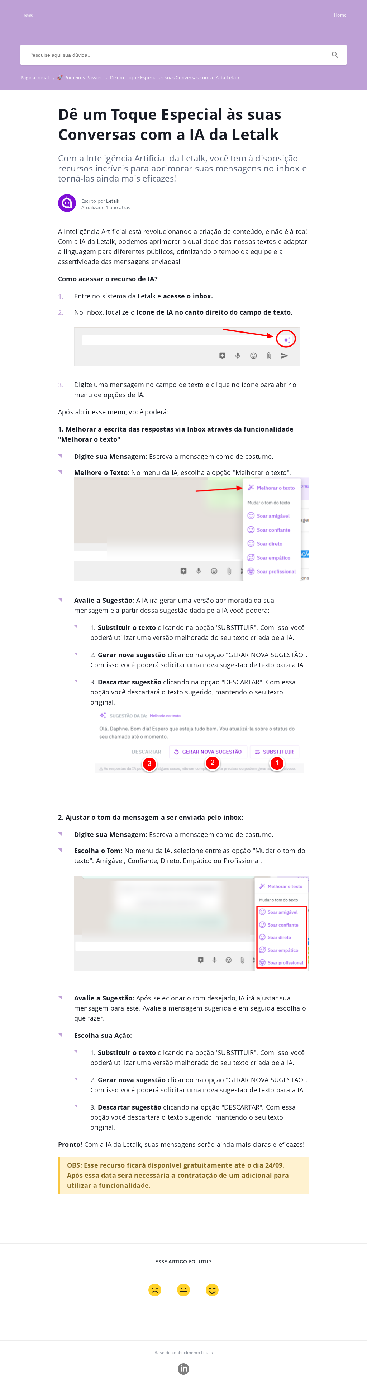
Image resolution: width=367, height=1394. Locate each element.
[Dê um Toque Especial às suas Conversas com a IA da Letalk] (28, 18)
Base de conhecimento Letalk (183, 1353)
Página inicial (37, 77)
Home (340, 15)
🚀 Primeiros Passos (82, 77)
